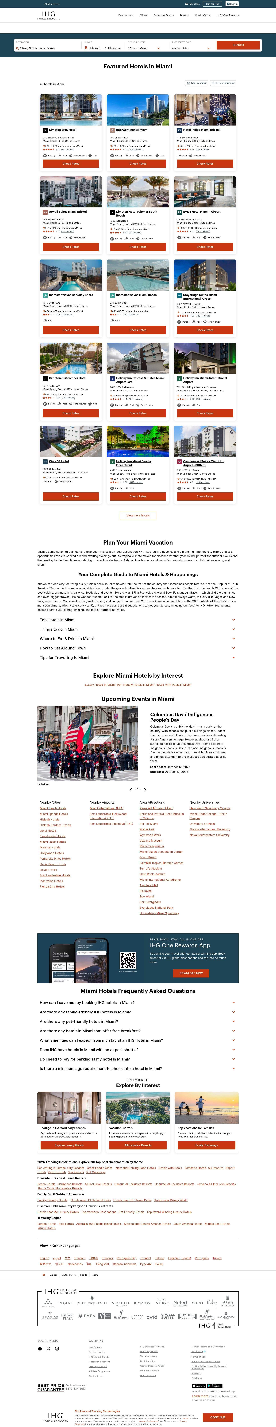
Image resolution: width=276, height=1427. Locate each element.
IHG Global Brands (99, 1356)
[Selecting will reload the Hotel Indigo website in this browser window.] (161, 1302)
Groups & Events (164, 15)
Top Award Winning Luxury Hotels (169, 1212)
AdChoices (197, 1351)
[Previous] (132, 788)
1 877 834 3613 (76, 1388)
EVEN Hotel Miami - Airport (202, 211)
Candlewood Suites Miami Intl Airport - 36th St (203, 463)
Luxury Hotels (69, 1212)
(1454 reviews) (203, 231)
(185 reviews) (67, 149)
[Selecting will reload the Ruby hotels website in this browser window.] (212, 1302)
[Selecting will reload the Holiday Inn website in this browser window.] (121, 1316)
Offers (143, 15)
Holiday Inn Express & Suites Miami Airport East (140, 380)
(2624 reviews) (203, 399)
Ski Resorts (215, 1168)
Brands (184, 15)
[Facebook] (40, 1349)
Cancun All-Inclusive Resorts (133, 1184)
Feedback (197, 1378)
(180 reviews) (68, 398)
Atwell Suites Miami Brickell (68, 211)
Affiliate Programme (99, 1371)
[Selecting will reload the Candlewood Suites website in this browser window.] (225, 1316)
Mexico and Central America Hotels (147, 1223)
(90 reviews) (135, 232)
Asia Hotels (66, 1223)
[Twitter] (48, 1349)
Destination (22, 42)
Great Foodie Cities (99, 1168)
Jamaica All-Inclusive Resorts (216, 1184)
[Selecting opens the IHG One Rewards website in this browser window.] (215, 1325)
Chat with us (95, 1375)
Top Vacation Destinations (98, 1212)
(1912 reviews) (135, 399)
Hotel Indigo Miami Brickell (201, 129)
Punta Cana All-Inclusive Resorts (60, 1188)
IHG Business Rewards (152, 1346)
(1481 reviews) (203, 316)
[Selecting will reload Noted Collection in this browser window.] (180, 1302)
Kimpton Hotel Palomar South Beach (136, 213)
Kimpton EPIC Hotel (62, 129)
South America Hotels (187, 1223)
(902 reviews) (202, 149)
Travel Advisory (148, 1356)
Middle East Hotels (217, 1223)
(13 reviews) (67, 314)
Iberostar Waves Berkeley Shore (71, 295)
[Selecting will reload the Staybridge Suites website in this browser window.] (187, 1316)
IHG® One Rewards (228, 15)
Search (238, 45)
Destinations (126, 15)
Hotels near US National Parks (91, 1200)
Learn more (200, 1395)
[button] (232, 4)
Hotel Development (99, 1361)
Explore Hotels (97, 1352)
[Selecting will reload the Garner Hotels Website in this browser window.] (137, 1316)
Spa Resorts (76, 1172)
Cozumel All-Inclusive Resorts (174, 1184)
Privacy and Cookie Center (206, 1361)
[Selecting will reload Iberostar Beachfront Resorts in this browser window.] (50, 1316)
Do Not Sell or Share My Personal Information (209, 1367)
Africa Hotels (47, 1228)
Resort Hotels (57, 1172)
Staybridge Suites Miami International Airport (200, 297)
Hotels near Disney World (171, 1200)
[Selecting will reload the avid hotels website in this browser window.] (152, 1316)
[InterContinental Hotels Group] (48, 15)
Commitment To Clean (152, 1365)
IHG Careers (95, 1347)
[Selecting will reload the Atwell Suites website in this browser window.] (168, 1316)
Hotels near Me (47, 1212)
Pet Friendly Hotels (131, 1212)
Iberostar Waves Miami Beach (136, 295)
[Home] (44, 1275)
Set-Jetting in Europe (51, 1168)
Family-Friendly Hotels (52, 1200)
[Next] (144, 788)
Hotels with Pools (170, 1168)
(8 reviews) (134, 314)
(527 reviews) (67, 231)
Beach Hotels (46, 1184)
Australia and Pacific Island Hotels (99, 1223)
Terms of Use (198, 1356)
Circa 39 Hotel (59, 461)
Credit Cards (202, 15)
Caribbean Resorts (70, 1184)
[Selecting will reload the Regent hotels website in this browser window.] (65, 1302)
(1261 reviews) (203, 482)
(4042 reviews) (136, 149)
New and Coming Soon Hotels (136, 1168)
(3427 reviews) (136, 482)
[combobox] (49, 48)
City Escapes (75, 1168)
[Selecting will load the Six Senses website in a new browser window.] (48, 1302)
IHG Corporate (148, 1375)
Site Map (196, 1373)
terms (185, 1418)
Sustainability (147, 1360)
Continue (218, 1417)
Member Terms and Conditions (208, 1346)
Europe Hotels (46, 1223)
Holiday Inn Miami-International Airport (205, 380)
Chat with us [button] (52, 4)
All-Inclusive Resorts (98, 1184)
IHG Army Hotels (149, 1351)
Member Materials (149, 1370)
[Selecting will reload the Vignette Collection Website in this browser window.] (121, 1302)
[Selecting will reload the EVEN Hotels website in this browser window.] (86, 1316)
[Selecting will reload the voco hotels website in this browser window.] (197, 1302)
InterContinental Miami (132, 129)
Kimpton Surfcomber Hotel (67, 378)
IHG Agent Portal (98, 1366)
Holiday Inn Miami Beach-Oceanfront (133, 463)
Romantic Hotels (195, 1168)
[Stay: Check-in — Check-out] (103, 48)
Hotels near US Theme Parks (132, 1200)
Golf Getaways (95, 1172)
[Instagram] (57, 1349)
